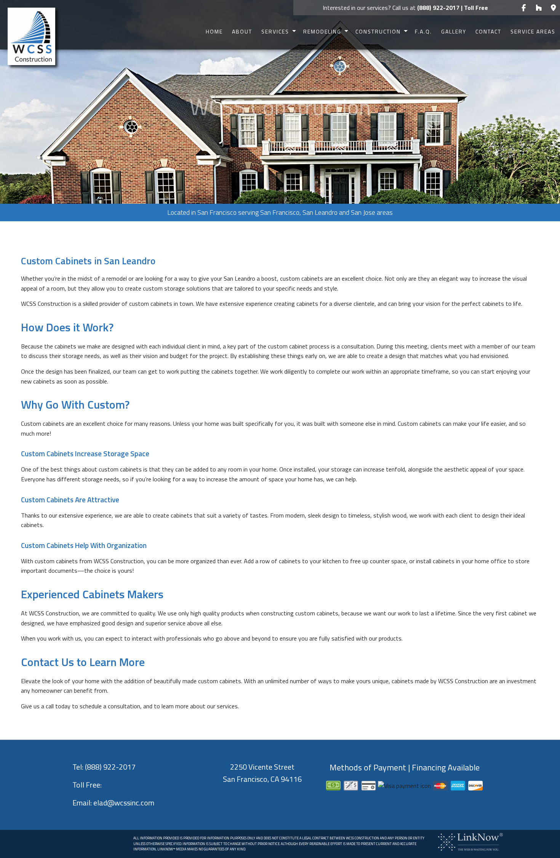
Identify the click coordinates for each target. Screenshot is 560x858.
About (242, 31)
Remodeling (322, 31)
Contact (488, 31)
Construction (378, 31)
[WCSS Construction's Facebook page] (523, 8)
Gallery (453, 31)
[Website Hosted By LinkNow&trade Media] (470, 841)
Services (275, 31)
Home (214, 31)
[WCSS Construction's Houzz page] (538, 8)
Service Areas (532, 31)
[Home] (31, 35)
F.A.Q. (423, 31)
